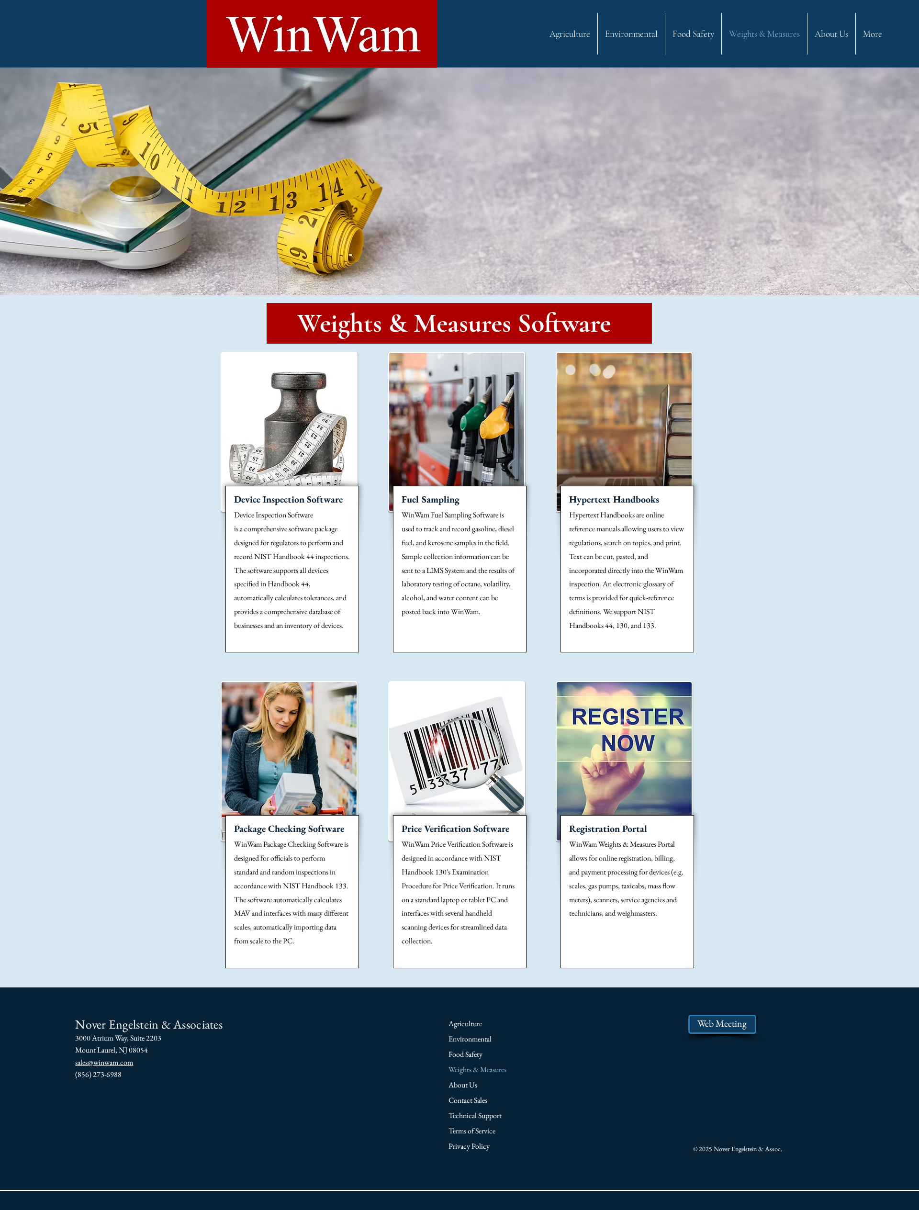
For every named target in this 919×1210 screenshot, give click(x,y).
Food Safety (465, 1054)
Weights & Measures (477, 1069)
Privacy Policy (469, 1146)
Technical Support (475, 1115)
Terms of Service (471, 1131)
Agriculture (465, 1024)
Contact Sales (467, 1100)
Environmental (470, 1039)
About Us (462, 1085)
